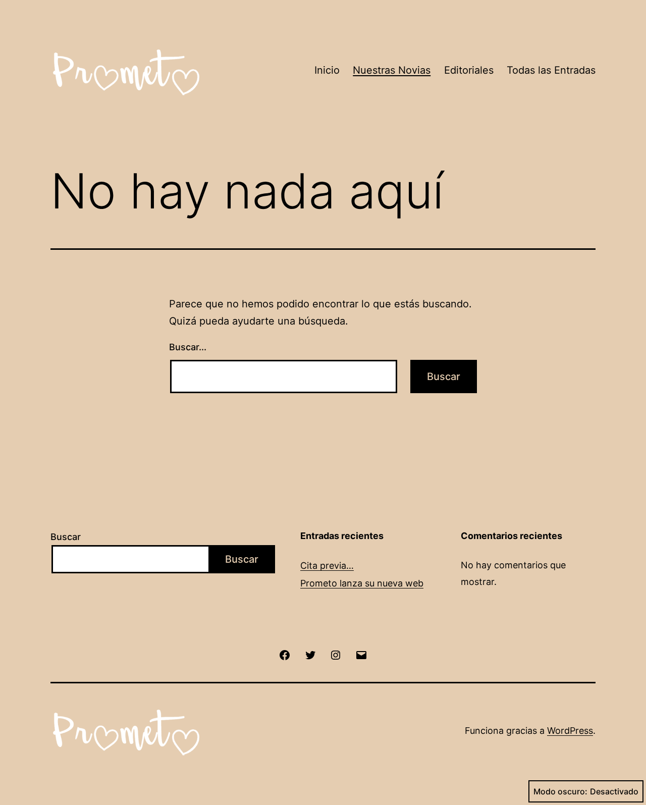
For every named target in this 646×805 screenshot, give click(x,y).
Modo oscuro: (560, 791)
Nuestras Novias (391, 70)
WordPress (570, 730)
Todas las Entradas (551, 70)
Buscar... (187, 347)
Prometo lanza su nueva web (361, 583)
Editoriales (469, 70)
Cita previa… (327, 565)
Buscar (65, 536)
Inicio (327, 70)
